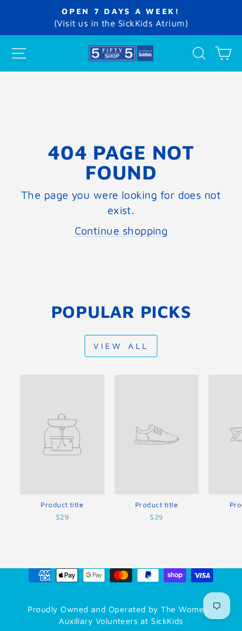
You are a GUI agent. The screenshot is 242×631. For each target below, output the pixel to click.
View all (121, 346)
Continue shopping (121, 230)
